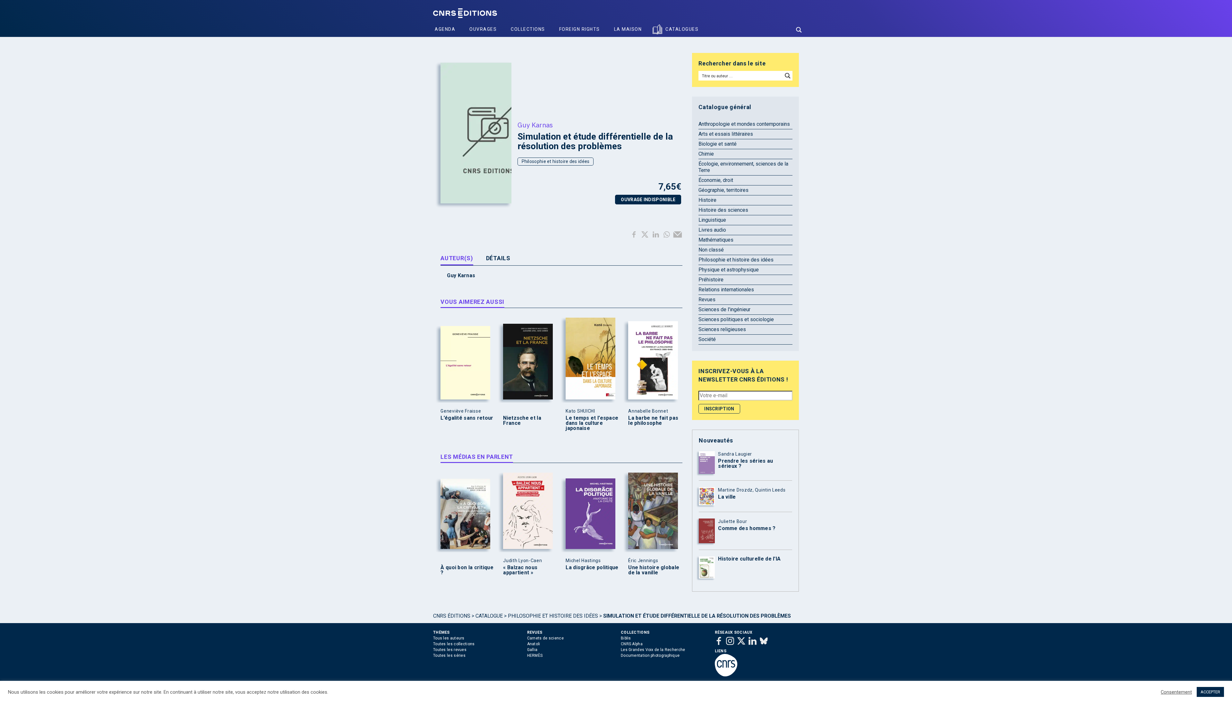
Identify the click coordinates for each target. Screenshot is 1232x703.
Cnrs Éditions (451, 616)
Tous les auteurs (449, 638)
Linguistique (712, 220)
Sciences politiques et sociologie (736, 319)
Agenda (445, 29)
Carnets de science (545, 638)
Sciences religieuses (722, 329)
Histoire (707, 200)
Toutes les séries (449, 655)
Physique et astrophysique (728, 270)
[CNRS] (726, 675)
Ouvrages (483, 29)
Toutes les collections (454, 644)
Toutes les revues (449, 649)
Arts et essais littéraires (725, 134)
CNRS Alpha (632, 644)
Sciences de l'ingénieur (724, 309)
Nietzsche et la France (522, 421)
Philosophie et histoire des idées (556, 161)
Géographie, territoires (723, 190)
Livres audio (712, 230)
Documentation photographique (650, 655)
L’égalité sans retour (467, 418)
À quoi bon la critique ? (467, 570)
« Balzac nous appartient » (520, 570)
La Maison (628, 29)
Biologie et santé (717, 144)
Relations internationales (726, 290)
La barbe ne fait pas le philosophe (653, 421)
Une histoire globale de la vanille (653, 570)
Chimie (706, 154)
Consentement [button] (1176, 692)
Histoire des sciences (723, 210)
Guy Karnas (535, 124)
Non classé (711, 250)
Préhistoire (710, 280)
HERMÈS (535, 655)
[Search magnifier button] (799, 30)
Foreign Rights (579, 29)
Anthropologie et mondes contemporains (744, 124)
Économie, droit (715, 180)
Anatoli (533, 644)
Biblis (626, 638)
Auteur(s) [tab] (457, 258)
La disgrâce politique (592, 567)
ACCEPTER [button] (1210, 692)
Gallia (532, 649)
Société (707, 339)
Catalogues (681, 29)
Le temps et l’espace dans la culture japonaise (592, 423)
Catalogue (489, 616)
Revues (706, 299)
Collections (528, 29)
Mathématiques (715, 240)
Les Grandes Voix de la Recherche (653, 649)
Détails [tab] (498, 258)
